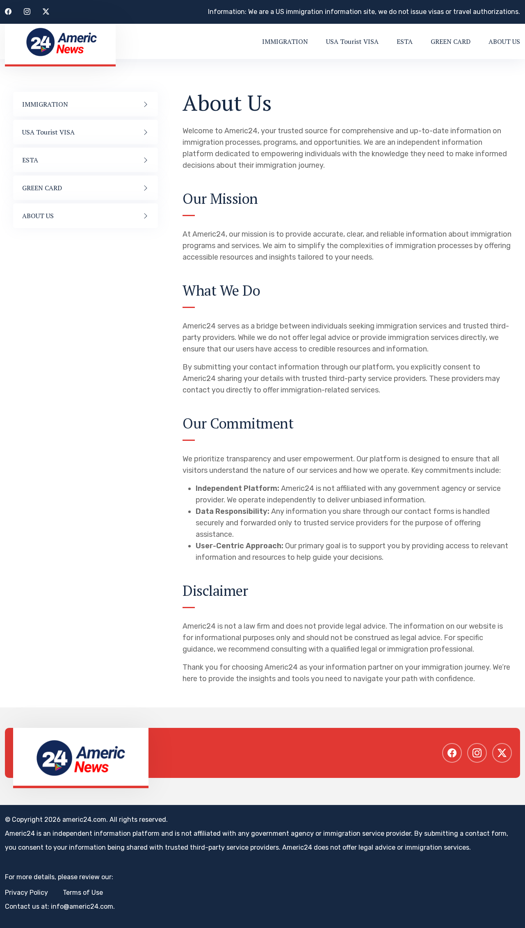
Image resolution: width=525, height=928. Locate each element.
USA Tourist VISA (352, 41)
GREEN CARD (450, 41)
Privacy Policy (26, 892)
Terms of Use (83, 892)
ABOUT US (504, 41)
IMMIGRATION (285, 41)
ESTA (405, 41)
